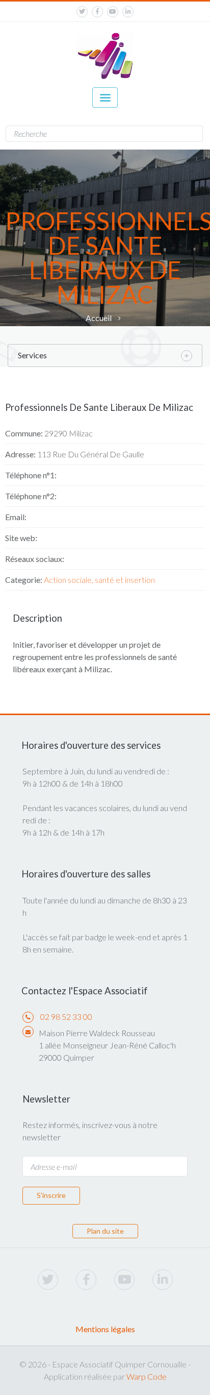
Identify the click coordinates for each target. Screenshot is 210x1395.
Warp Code (146, 1376)
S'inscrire (51, 1195)
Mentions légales (105, 1329)
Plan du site (105, 1231)
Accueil (99, 318)
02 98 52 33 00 (66, 1016)
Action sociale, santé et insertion (99, 579)
